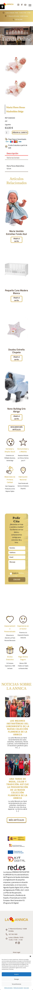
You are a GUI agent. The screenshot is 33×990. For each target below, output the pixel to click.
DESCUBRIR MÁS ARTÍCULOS (16, 428)
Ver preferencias (16, 984)
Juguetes (8, 124)
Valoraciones (13, 157)
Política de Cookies (8, 988)
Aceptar (16, 974)
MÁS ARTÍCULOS (16, 820)
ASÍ (6, 121)
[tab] (16, 153)
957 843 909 (18, 19)
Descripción (12, 153)
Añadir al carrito (19, 132)
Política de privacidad (18, 988)
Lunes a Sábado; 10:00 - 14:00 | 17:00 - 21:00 (17, 13)
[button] (2, 6)
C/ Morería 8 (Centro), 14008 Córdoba (17, 16)
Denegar (16, 979)
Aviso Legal (26, 988)
